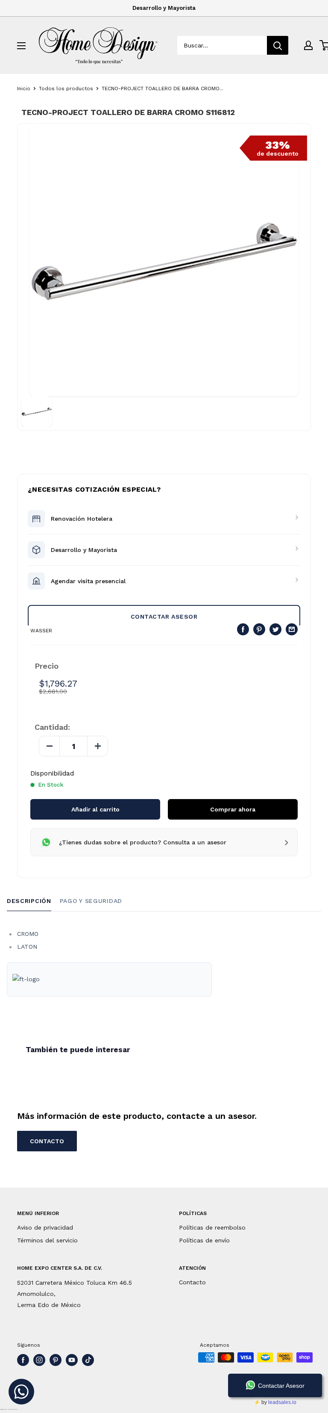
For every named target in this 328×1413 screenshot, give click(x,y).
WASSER (41, 631)
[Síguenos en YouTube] (72, 1360)
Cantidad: (52, 727)
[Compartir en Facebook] (243, 629)
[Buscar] (277, 45)
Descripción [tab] (29, 900)
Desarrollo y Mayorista (164, 8)
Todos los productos (66, 88)
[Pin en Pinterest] (259, 629)
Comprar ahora (232, 809)
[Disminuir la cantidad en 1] (49, 746)
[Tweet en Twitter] (275, 629)
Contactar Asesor (164, 616)
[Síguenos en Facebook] (23, 1360)
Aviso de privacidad (45, 1227)
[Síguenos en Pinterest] (56, 1360)
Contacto (192, 1282)
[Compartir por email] (292, 629)
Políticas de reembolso (212, 1227)
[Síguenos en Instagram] (39, 1360)
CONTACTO (47, 1141)
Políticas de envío (204, 1240)
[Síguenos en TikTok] (88, 1360)
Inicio (23, 88)
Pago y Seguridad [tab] (91, 900)
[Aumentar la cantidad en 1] (97, 746)
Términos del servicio (47, 1240)
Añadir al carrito (95, 809)
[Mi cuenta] (308, 45)
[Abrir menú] (21, 45)
